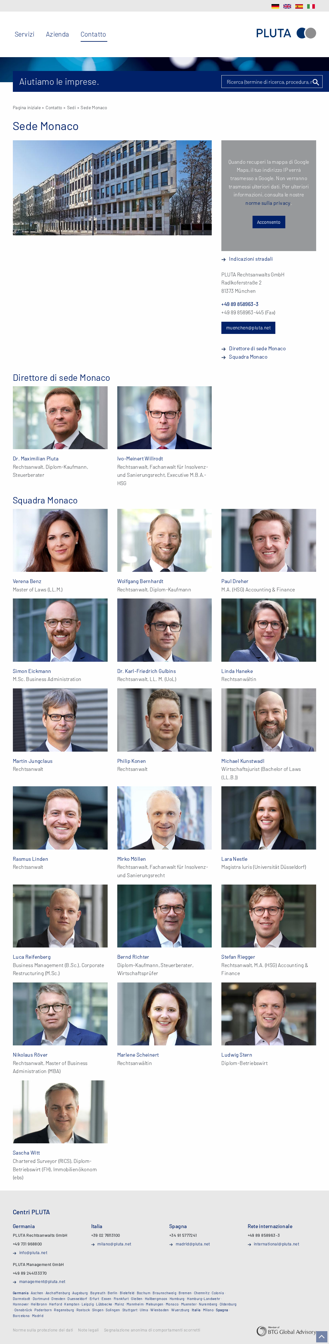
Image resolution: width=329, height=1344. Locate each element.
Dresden (58, 1298)
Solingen (113, 1310)
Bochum (143, 1293)
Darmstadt (22, 1298)
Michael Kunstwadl (242, 761)
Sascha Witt (26, 1152)
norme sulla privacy (268, 203)
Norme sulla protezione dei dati (43, 1330)
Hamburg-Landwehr (203, 1298)
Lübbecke (104, 1304)
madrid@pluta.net (193, 1243)
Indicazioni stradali (251, 259)
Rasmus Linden (30, 859)
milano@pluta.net (114, 1243)
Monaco (172, 1304)
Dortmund (41, 1298)
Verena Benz (27, 581)
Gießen (136, 1298)
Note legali (88, 1330)
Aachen (37, 1293)
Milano (208, 1310)
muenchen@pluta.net (248, 327)
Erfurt (94, 1298)
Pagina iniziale (27, 107)
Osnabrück (23, 1310)
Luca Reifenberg (31, 957)
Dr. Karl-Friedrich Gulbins (146, 671)
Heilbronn (39, 1304)
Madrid (37, 1315)
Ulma (144, 1310)
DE (275, 6)
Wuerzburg (180, 1310)
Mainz (119, 1304)
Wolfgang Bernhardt (140, 581)
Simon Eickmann (32, 671)
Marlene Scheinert (138, 1055)
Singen (97, 1310)
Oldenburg (228, 1304)
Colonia (218, 1293)
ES (299, 6)
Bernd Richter (133, 957)
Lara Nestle (234, 859)
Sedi (71, 107)
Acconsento (268, 222)
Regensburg (64, 1310)
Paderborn (43, 1310)
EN (287, 6)
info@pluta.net (33, 1252)
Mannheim (135, 1304)
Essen (106, 1298)
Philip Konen (131, 761)
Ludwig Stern (236, 1055)
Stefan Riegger (238, 957)
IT (311, 6)
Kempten (71, 1304)
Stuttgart (130, 1310)
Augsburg (80, 1293)
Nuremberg (208, 1304)
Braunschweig (164, 1293)
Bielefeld (127, 1293)
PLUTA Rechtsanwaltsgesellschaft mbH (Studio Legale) (286, 33)
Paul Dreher (234, 581)
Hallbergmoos (156, 1298)
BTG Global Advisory (286, 1331)
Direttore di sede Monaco (257, 348)
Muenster (189, 1304)
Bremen (185, 1293)
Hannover (21, 1304)
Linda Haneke (237, 671)
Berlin (112, 1293)
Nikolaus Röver (30, 1055)
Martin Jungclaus (32, 761)
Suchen (315, 82)
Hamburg (177, 1298)
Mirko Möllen (131, 859)
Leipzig (88, 1304)
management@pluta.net (42, 1281)
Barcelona (21, 1315)
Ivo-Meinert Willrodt (140, 458)
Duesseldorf (77, 1298)
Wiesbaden (159, 1310)
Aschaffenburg (58, 1293)
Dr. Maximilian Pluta (35, 458)
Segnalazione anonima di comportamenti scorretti (152, 1330)
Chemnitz (201, 1293)
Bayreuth (97, 1293)
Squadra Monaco (248, 356)
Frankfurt (121, 1298)
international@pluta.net (276, 1243)
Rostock (83, 1310)
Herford (55, 1304)
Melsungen (155, 1304)
